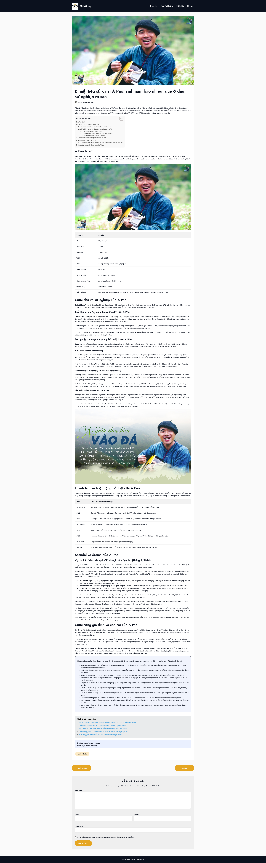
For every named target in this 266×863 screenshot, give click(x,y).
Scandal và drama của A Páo (87, 140)
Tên (77, 815)
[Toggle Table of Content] (120, 119)
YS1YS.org (85, 6)
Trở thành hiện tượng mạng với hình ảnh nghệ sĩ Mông (98, 133)
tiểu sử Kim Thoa (161, 678)
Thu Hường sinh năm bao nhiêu (148, 683)
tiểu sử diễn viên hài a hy (148, 700)
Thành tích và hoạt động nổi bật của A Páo (92, 138)
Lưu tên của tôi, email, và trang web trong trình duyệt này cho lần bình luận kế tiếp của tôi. (106, 837)
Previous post (81, 768)
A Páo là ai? (81, 122)
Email (136, 815)
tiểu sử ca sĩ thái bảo (141, 698)
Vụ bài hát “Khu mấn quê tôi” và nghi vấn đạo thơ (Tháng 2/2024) (102, 142)
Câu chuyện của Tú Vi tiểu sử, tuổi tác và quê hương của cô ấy (101, 735)
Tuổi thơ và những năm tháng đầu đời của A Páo (96, 127)
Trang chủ (153, 6)
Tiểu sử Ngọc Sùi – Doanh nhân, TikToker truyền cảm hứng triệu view (103, 731)
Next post (184, 768)
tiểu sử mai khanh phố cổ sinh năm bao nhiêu (148, 705)
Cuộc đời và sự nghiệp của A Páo (88, 124)
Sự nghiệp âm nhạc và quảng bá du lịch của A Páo (96, 129)
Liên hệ (190, 6)
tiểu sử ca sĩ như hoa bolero (141, 688)
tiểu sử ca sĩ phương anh (162, 693)
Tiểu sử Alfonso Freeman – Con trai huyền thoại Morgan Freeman (102, 725)
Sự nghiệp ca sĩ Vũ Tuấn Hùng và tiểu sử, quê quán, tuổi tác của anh (103, 728)
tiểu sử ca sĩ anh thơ (156, 670)
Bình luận (79, 790)
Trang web (79, 826)
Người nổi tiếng (167, 6)
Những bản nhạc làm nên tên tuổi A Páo (94, 135)
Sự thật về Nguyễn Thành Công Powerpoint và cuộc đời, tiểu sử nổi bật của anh (107, 722)
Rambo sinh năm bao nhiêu (157, 665)
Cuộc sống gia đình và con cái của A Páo (91, 145)
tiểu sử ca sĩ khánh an (129, 675)
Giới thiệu (180, 6)
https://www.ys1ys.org (91, 743)
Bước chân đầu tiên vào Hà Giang (93, 131)
